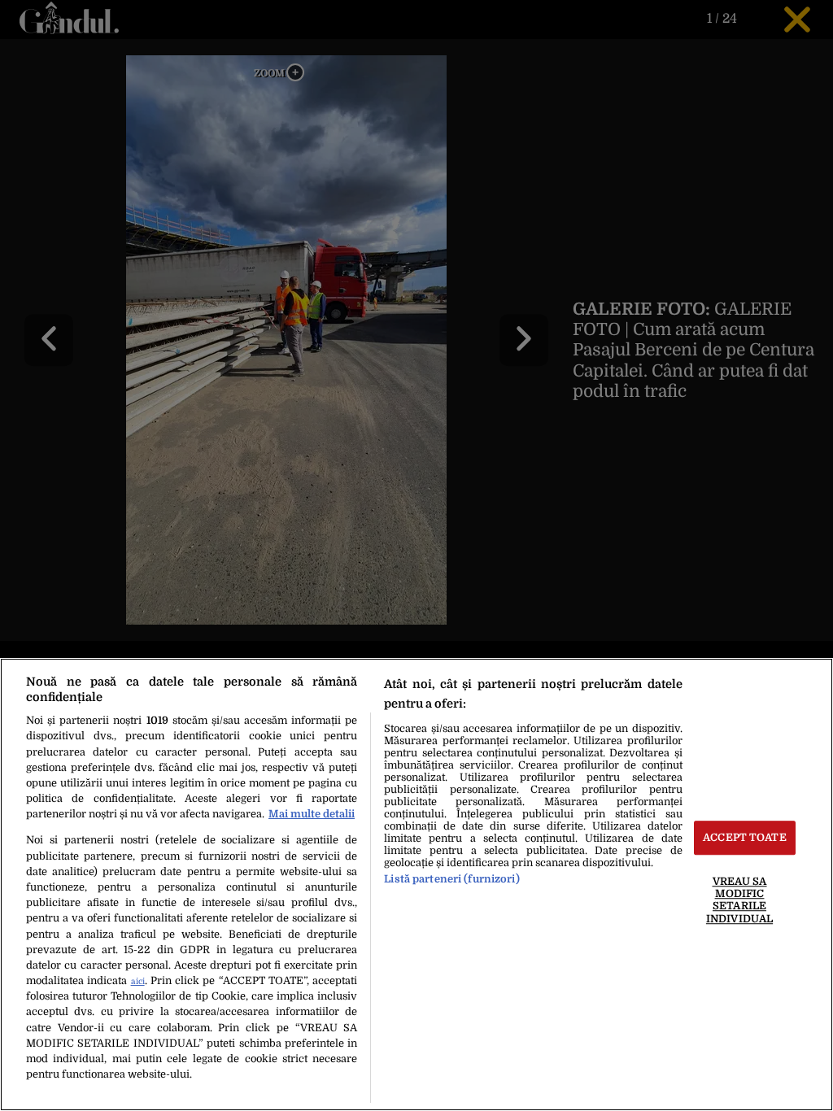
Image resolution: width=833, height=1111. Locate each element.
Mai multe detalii (311, 814)
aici (138, 981)
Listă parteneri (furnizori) (451, 879)
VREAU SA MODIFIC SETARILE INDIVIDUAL (739, 900)
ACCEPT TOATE (745, 838)
